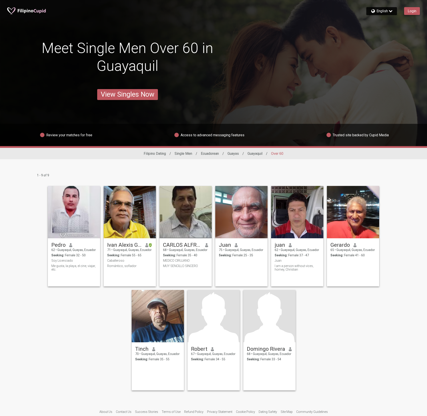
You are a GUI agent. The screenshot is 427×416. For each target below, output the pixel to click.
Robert (199, 349)
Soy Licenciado (62, 260)
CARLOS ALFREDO (182, 245)
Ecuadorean (210, 153)
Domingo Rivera (266, 349)
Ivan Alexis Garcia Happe (124, 245)
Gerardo (340, 245)
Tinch (142, 349)
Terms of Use (171, 412)
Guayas (233, 153)
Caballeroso (115, 260)
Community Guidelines (312, 412)
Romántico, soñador (122, 266)
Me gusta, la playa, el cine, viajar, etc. (73, 267)
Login (412, 11)
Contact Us (123, 412)
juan (280, 245)
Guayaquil (255, 153)
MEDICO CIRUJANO (176, 260)
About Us (105, 412)
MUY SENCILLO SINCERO (180, 266)
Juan (225, 245)
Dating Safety (268, 412)
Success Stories (146, 412)
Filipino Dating (155, 153)
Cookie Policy (245, 412)
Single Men (183, 153)
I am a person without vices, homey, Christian (294, 267)
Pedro (58, 245)
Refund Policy (193, 412)
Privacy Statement (219, 412)
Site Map (287, 412)
